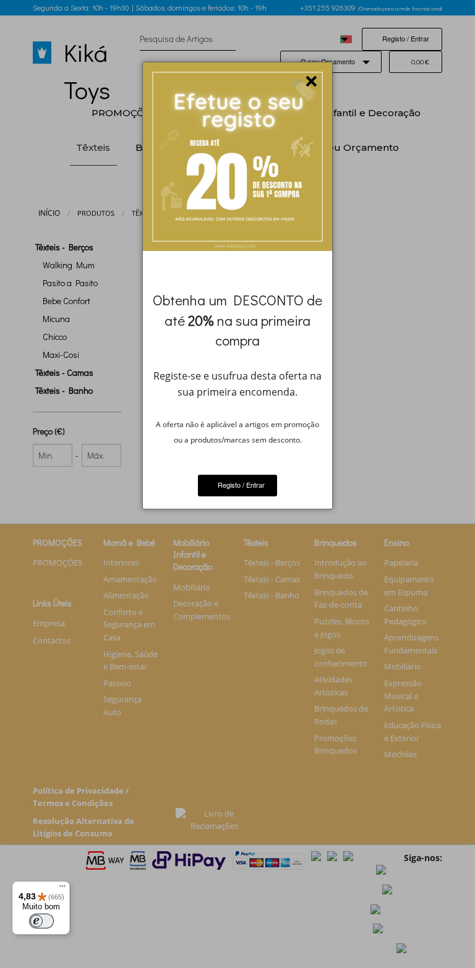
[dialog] (237, 285)
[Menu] (62, 888)
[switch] (41, 921)
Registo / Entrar (240, 485)
